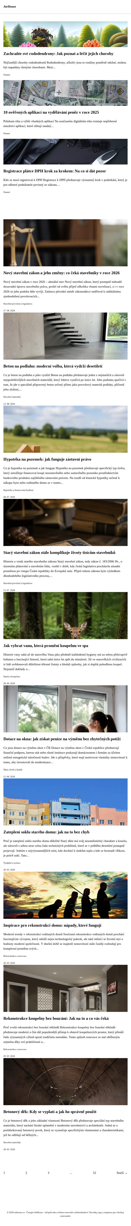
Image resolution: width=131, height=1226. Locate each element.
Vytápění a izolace (11, 863)
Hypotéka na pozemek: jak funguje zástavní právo (47, 459)
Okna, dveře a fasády (13, 769)
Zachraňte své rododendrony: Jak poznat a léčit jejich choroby (58, 53)
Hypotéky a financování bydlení (18, 490)
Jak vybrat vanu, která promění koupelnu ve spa (45, 645)
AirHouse (9, 6)
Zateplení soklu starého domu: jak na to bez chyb (46, 832)
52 (94, 1172)
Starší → (122, 1172)
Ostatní (6, 75)
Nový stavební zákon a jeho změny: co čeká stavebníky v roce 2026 (61, 273)
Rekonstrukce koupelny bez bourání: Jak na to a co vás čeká (56, 1018)
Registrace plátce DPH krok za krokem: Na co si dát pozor (54, 171)
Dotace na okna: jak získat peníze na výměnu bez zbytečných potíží (62, 739)
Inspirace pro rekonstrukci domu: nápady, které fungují (52, 925)
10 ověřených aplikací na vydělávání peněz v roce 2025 (51, 112)
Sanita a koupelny (11, 676)
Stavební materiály (12, 397)
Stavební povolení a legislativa (17, 304)
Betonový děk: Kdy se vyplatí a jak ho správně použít (49, 1111)
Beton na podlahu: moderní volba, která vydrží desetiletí (52, 366)
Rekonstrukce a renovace (15, 956)
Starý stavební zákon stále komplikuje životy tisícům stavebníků (59, 552)
